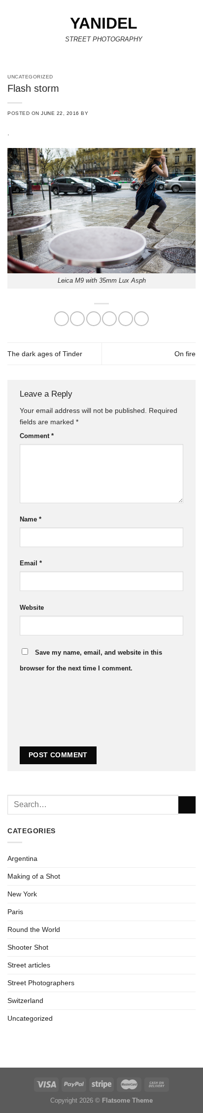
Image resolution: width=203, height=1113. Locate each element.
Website (32, 607)
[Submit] (187, 805)
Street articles (28, 965)
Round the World (33, 929)
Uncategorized (30, 1018)
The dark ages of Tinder (44, 354)
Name (30, 519)
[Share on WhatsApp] (61, 318)
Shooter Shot (27, 947)
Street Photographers (40, 983)
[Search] (192, 32)
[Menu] (12, 31)
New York (22, 894)
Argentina (22, 858)
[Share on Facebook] (77, 318)
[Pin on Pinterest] (125, 318)
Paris (15, 912)
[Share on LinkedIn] (141, 318)
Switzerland (25, 1000)
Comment (37, 436)
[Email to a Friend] (109, 318)
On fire (185, 354)
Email (31, 563)
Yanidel (103, 23)
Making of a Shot (33, 876)
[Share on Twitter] (93, 318)
